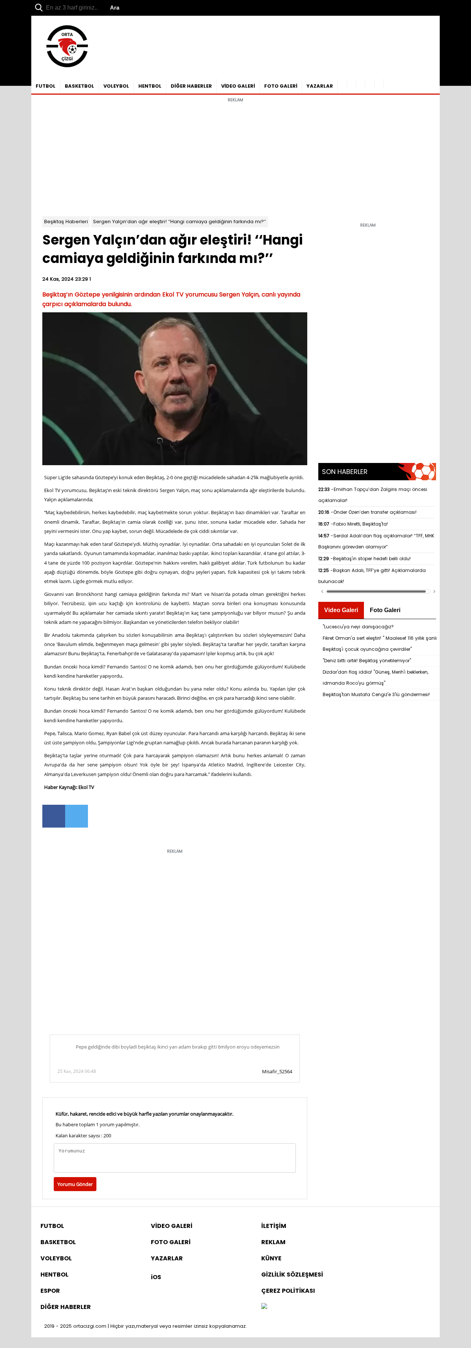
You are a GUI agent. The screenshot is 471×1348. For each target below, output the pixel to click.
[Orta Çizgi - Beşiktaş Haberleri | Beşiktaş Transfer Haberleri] (63, 67)
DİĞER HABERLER (191, 86)
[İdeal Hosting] (264, 1307)
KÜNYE (271, 1258)
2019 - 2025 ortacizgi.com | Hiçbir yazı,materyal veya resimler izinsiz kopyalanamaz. (145, 1326)
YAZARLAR (320, 86)
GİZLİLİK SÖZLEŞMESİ (292, 1274)
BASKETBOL (79, 86)
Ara (114, 7)
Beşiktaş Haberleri (66, 221)
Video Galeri (341, 610)
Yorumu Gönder (75, 1184)
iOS (156, 1277)
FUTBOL (46, 86)
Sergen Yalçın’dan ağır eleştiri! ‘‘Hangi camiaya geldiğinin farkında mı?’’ (179, 221)
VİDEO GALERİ (238, 86)
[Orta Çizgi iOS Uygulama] (379, 83)
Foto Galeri (385, 610)
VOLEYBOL (116, 86)
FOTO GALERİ (280, 86)
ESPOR (50, 1290)
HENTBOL (150, 86)
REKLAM (273, 1242)
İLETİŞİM (273, 1226)
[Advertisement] (235, 157)
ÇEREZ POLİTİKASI (288, 1290)
